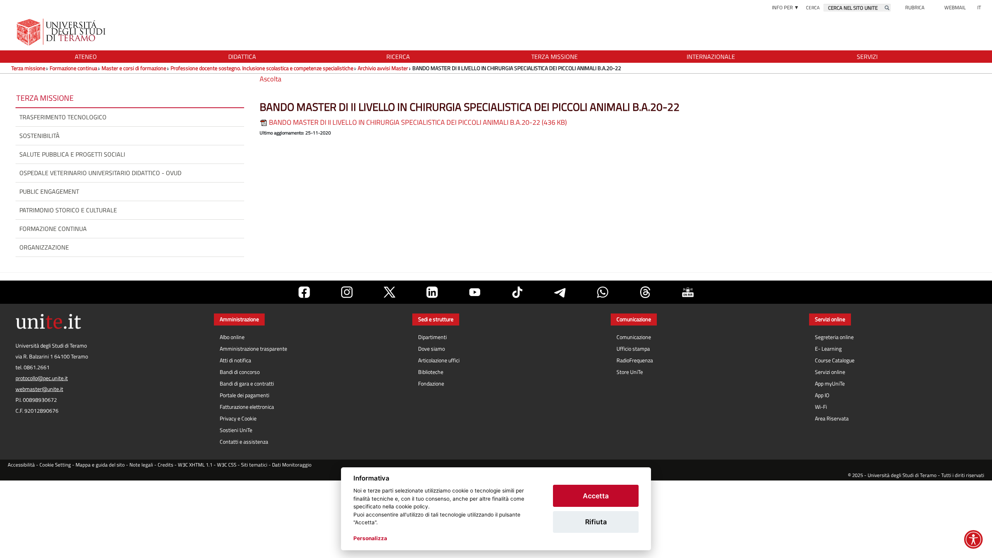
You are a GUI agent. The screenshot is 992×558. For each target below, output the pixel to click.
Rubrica (915, 7)
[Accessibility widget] (973, 539)
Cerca (813, 7)
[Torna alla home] (62, 32)
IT (979, 7)
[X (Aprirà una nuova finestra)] (389, 292)
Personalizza (370, 538)
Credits (165, 464)
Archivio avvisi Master (383, 68)
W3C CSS (226, 464)
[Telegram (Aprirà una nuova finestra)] (560, 292)
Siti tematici (254, 464)
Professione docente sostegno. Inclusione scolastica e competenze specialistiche (261, 68)
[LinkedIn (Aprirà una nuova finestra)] (432, 292)
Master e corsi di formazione (134, 68)
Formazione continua (73, 68)
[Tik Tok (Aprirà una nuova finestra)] (517, 292)
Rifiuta (596, 522)
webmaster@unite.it (39, 389)
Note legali (141, 464)
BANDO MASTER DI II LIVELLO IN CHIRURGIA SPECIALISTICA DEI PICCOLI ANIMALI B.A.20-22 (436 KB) (417, 122)
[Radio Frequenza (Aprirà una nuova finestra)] (688, 292)
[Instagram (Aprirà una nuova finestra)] (347, 292)
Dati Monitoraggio (292, 464)
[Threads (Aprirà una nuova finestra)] (645, 292)
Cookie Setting (55, 464)
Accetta (596, 496)
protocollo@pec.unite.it (42, 378)
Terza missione (28, 68)
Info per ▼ (785, 7)
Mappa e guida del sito (100, 464)
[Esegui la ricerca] (887, 8)
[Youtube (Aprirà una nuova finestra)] (474, 292)
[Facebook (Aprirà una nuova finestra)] (304, 292)
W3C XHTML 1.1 (195, 464)
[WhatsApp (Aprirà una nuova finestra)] (602, 292)
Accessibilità (21, 464)
